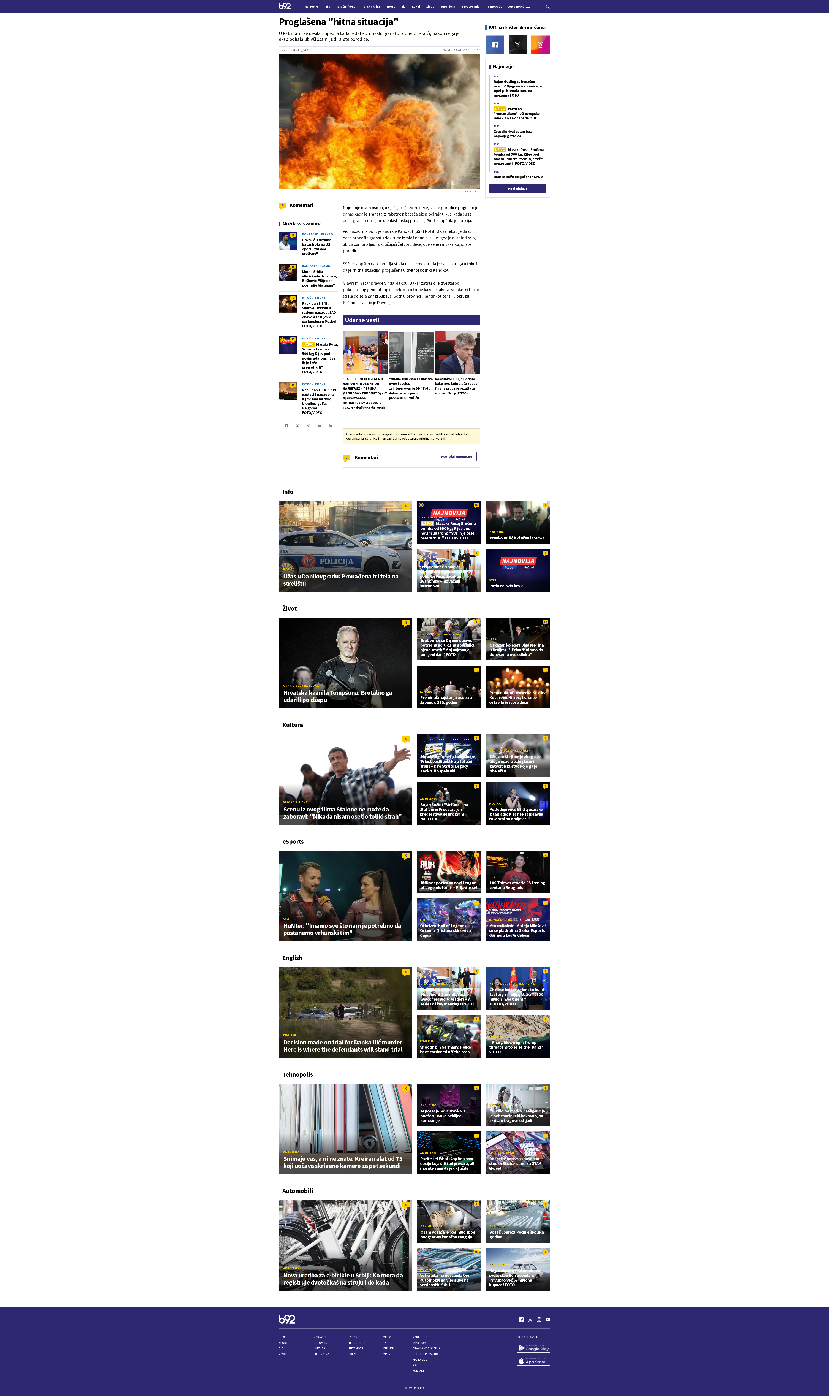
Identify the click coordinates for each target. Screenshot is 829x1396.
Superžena (321, 1354)
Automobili (356, 1348)
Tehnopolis (357, 1343)
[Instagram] (540, 44)
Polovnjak (429, 1269)
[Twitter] (518, 44)
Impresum (419, 1343)
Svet (493, 580)
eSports (354, 1337)
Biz (281, 1348)
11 (293, 385)
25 (293, 339)
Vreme (387, 1354)
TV (385, 1343)
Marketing (420, 1337)
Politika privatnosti (427, 1354)
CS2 (286, 919)
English (289, 1035)
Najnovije (311, 6)
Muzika (495, 803)
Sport (283, 1343)
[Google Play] (533, 1348)
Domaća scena (500, 920)
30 (545, 621)
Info (282, 1337)
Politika (497, 532)
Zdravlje (320, 1337)
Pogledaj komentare (456, 456)
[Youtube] (548, 1319)
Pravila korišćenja (426, 1348)
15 (476, 1251)
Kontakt (418, 1371)
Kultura (319, 1348)
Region (289, 569)
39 (293, 266)
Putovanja (321, 1343)
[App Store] (533, 1361)
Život (283, 1354)
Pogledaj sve (517, 188)
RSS (415, 1365)
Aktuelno (428, 799)
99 (293, 234)
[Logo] (285, 6)
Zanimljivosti (432, 1226)
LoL (423, 877)
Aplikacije (420, 1359)
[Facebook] (495, 44)
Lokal (353, 1354)
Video (387, 1337)
